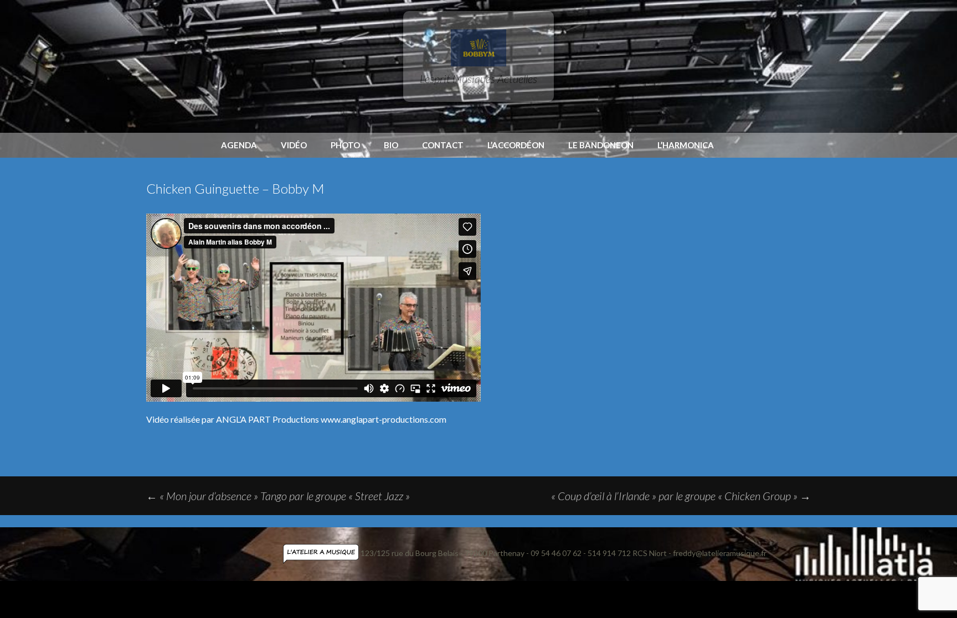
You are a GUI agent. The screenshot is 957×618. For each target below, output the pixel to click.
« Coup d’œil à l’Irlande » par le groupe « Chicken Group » (681, 495)
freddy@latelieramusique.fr (719, 553)
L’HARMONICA (685, 145)
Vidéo (294, 145)
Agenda (239, 145)
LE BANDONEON (601, 145)
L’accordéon (515, 145)
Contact (443, 145)
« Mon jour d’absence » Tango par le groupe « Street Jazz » (278, 495)
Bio (391, 145)
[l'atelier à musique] (322, 553)
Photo (345, 145)
